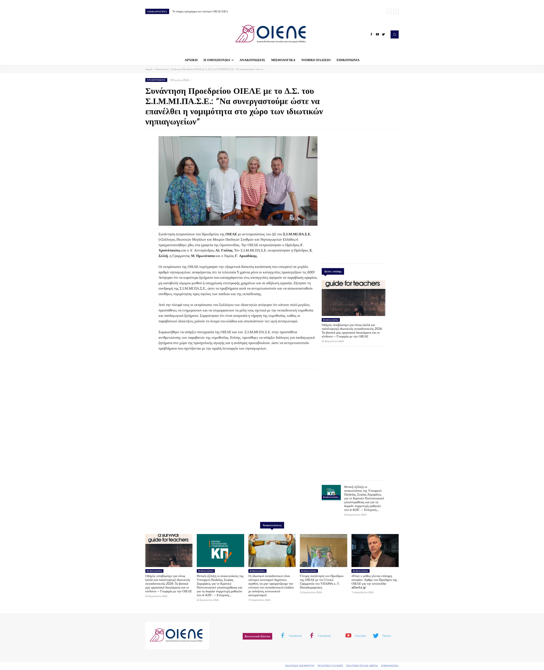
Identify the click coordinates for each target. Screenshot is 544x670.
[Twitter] (383, 34)
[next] (396, 11)
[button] (395, 34)
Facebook (295, 635)
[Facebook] (371, 34)
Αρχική (148, 69)
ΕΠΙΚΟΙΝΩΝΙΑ (390, 665)
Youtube (360, 635)
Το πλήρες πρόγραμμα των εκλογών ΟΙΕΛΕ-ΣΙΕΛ (200, 11)
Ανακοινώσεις (162, 69)
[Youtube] (377, 34)
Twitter (386, 635)
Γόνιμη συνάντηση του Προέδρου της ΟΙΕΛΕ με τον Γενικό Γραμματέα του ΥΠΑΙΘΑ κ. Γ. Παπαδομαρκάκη (321, 581)
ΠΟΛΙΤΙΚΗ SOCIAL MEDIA (362, 665)
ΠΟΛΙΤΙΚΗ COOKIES (330, 665)
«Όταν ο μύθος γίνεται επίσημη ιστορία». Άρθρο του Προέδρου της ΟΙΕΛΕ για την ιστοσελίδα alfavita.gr (374, 581)
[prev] (389, 11)
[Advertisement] (353, 195)
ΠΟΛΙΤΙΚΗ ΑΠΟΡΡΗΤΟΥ (299, 665)
